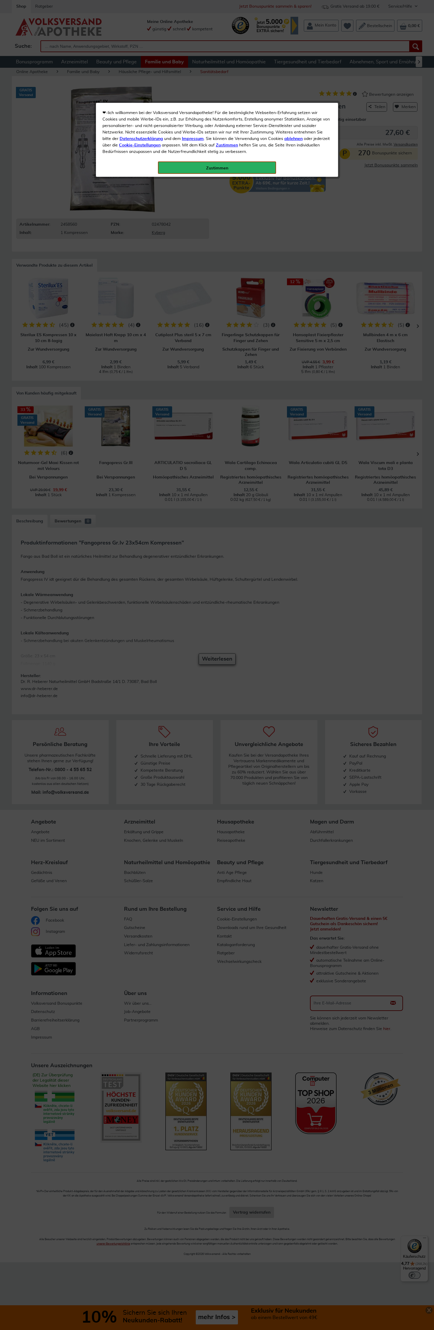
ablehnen (293, 139)
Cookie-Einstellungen (140, 145)
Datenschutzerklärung (141, 139)
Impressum (193, 139)
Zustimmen (227, 145)
